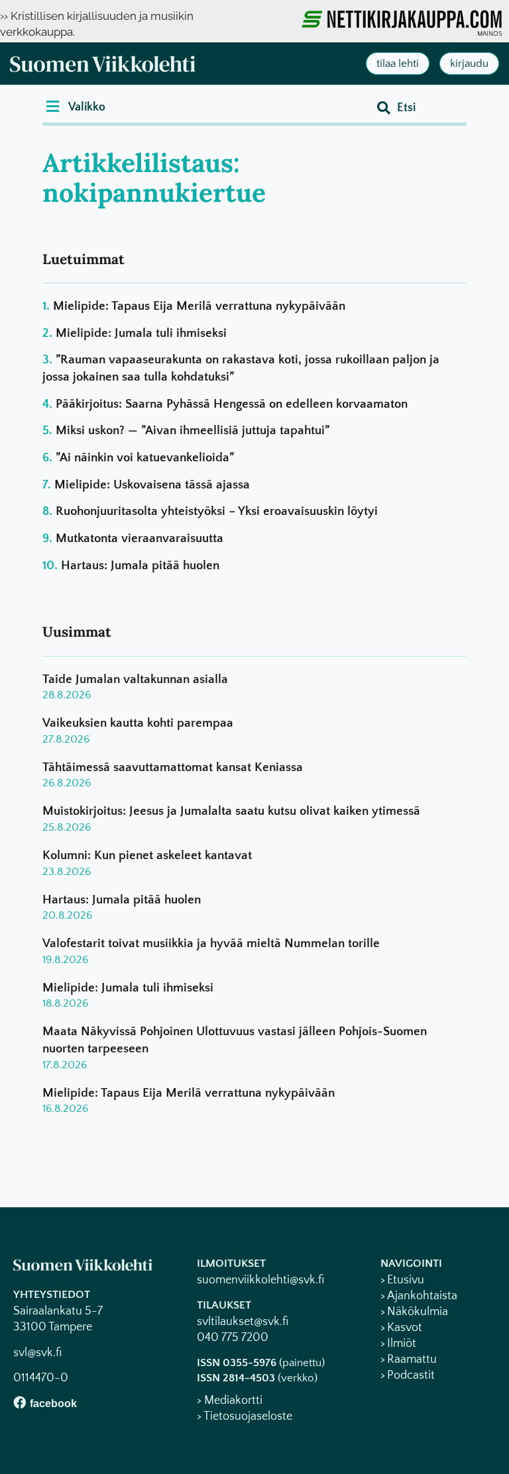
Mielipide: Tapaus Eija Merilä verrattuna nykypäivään (199, 306)
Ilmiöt (401, 1343)
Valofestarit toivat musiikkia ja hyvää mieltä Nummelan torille (211, 943)
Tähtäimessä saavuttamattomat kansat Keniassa (172, 767)
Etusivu (405, 1280)
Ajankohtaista (422, 1296)
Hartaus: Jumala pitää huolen (140, 566)
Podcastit (411, 1375)
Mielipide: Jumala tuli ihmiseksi (141, 333)
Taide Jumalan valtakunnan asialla (135, 679)
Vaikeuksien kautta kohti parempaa (137, 723)
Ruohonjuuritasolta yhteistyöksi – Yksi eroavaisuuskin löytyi (217, 511)
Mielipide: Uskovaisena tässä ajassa (152, 485)
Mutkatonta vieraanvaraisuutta (139, 538)
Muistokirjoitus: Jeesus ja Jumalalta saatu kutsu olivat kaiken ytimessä (231, 811)
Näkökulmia (417, 1311)
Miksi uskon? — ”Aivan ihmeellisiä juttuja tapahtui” (192, 431)
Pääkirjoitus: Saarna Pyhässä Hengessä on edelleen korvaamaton (232, 404)
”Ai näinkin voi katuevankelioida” (145, 458)
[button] (75, 106)
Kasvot (404, 1327)
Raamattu (412, 1359)
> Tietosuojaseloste (244, 1416)
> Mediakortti (229, 1400)
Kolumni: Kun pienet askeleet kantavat (147, 855)
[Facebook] (19, 1402)
